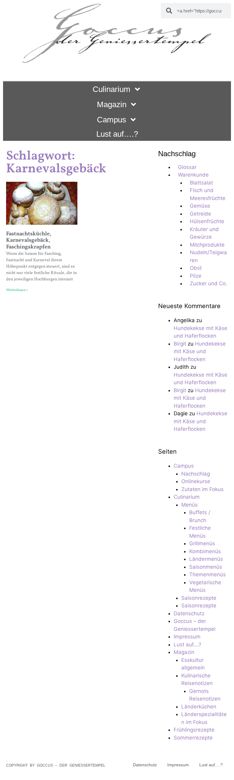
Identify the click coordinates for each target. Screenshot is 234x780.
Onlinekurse (195, 481)
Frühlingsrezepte (194, 730)
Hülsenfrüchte (207, 221)
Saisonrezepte (198, 598)
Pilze (195, 276)
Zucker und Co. (208, 283)
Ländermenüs (206, 559)
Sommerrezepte (193, 738)
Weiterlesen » (17, 290)
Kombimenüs (205, 551)
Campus (111, 119)
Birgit (180, 344)
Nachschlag (195, 474)
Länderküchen (198, 707)
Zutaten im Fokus (202, 489)
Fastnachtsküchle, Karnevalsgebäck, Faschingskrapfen (28, 240)
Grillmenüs (202, 543)
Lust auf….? (117, 134)
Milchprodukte (207, 245)
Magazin (111, 104)
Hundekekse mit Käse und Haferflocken (200, 351)
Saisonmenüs (205, 567)
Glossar (187, 167)
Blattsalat (201, 183)
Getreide (200, 214)
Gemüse (200, 206)
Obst (196, 268)
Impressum (187, 637)
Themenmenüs (207, 574)
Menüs (189, 505)
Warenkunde (193, 175)
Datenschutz (189, 613)
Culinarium (111, 89)
